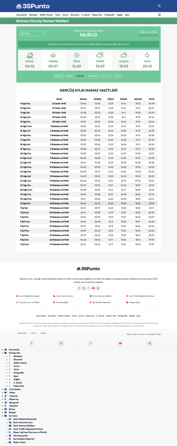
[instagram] (90, 343)
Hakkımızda (21, 333)
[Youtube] (93, 288)
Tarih (57, 14)
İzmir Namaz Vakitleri (102, 296)
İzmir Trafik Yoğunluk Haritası (141, 296)
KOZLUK (107, 76)
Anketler (13, 405)
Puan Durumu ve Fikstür (29, 302)
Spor (127, 14)
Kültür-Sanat (46, 14)
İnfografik (109, 14)
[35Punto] (33, 6)
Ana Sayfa (21, 14)
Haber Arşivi (135, 302)
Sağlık (120, 14)
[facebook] (31, 343)
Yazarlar (13, 395)
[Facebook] (79, 288)
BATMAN (59, 76)
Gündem (33, 14)
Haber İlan (97, 14)
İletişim (43, 333)
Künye (33, 333)
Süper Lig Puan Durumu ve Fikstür (30, 432)
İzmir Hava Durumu (64, 296)
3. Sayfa (86, 14)
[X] (84, 288)
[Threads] (98, 288)
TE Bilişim (142, 334)
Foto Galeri (15, 389)
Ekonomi (74, 14)
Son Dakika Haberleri (101, 302)
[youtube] (120, 343)
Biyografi (14, 402)
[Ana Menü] (159, 15)
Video (12, 392)
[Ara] (159, 6)
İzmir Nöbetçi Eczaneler (30, 296)
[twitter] (61, 343)
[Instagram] (88, 288)
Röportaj (13, 399)
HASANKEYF (93, 76)
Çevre (65, 14)
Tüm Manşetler (62, 302)
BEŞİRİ (69, 76)
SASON (118, 76)
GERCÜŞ (80, 76)
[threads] (149, 343)
